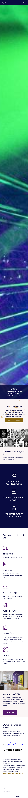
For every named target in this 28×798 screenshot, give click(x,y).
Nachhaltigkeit (6, 791)
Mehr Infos (10, 712)
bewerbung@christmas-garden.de (13, 773)
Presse (4, 794)
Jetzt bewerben (14, 420)
